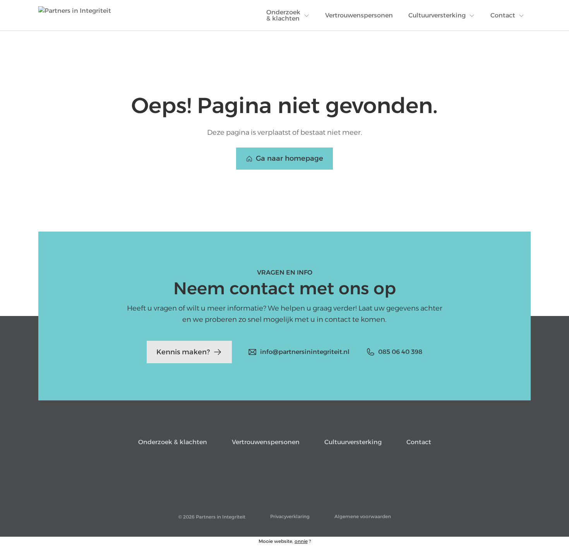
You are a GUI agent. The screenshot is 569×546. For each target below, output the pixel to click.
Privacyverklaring (290, 516)
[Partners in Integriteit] (74, 15)
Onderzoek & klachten (172, 442)
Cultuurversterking (353, 442)
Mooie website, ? (285, 541)
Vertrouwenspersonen (266, 442)
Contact (418, 442)
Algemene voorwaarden (362, 516)
